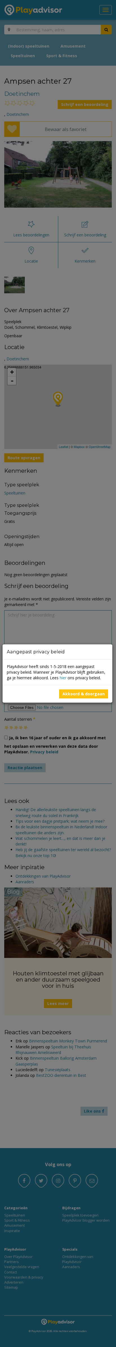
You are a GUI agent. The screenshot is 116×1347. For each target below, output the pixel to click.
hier (63, 677)
